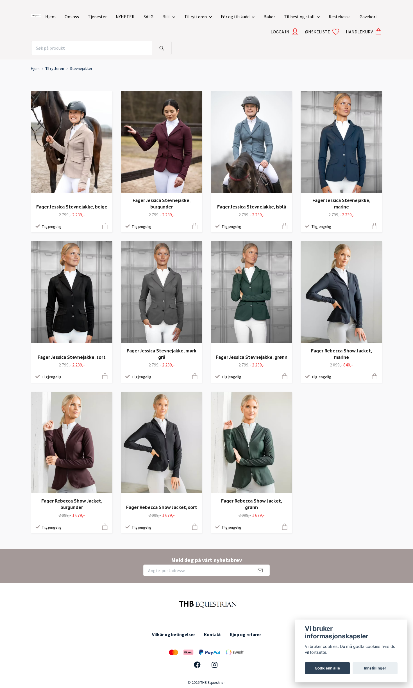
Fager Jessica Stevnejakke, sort (72, 357)
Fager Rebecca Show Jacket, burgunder (71, 503)
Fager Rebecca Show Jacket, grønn (251, 503)
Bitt (166, 16)
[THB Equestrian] (36, 15)
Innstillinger (375, 668)
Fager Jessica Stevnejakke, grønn (251, 357)
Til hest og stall (299, 16)
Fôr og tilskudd (235, 16)
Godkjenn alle (327, 668)
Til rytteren (195, 16)
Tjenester (97, 16)
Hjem (50, 16)
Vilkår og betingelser (173, 634)
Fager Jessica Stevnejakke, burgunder (161, 203)
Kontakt (212, 634)
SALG (148, 16)
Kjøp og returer (245, 634)
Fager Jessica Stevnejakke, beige (71, 206)
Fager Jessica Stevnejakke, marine (341, 203)
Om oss (72, 16)
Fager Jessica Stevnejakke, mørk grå (161, 353)
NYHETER (125, 16)
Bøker (269, 16)
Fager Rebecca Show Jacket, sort (161, 507)
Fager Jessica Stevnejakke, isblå (251, 206)
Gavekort (368, 16)
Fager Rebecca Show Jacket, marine (341, 353)
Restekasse (340, 16)
